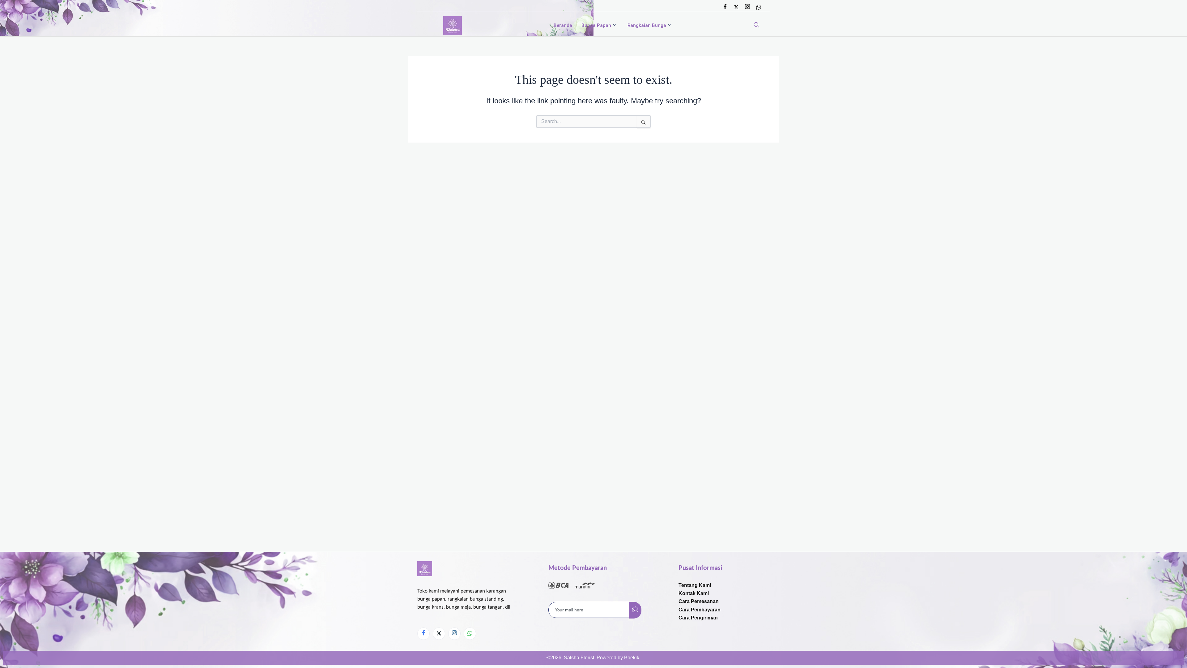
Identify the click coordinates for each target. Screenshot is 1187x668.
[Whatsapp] (758, 7)
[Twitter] (736, 7)
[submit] (635, 610)
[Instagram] (747, 7)
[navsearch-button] (756, 25)
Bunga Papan (596, 25)
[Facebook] (725, 7)
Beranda (563, 25)
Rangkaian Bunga (647, 25)
